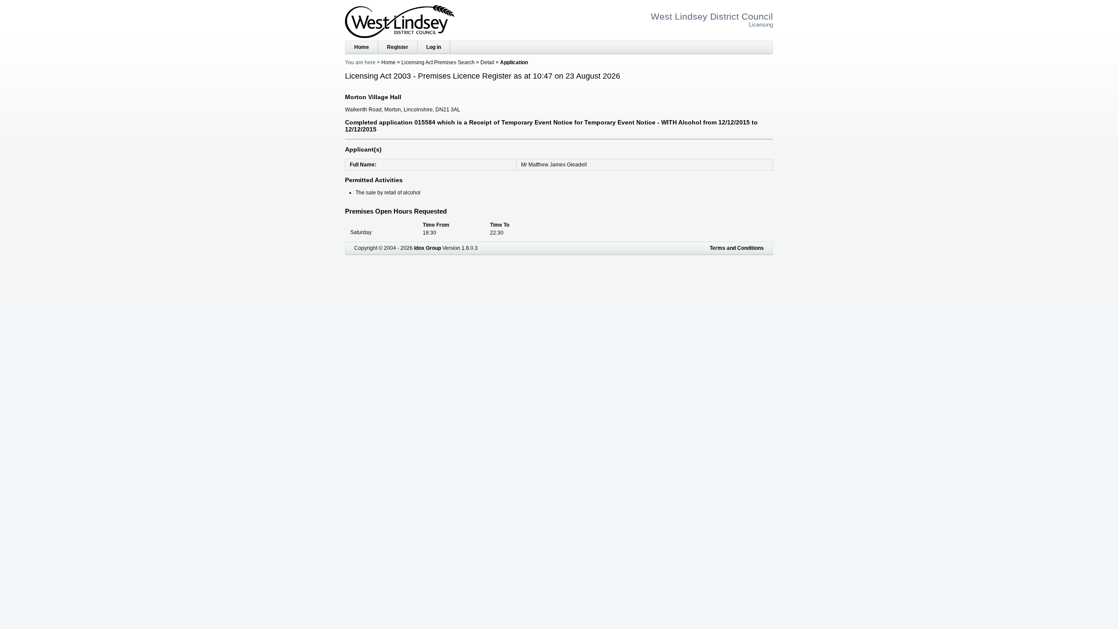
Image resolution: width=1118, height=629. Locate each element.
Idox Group (427, 248)
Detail (487, 62)
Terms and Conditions (737, 248)
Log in (433, 47)
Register (397, 47)
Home (361, 47)
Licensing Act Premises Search (438, 62)
